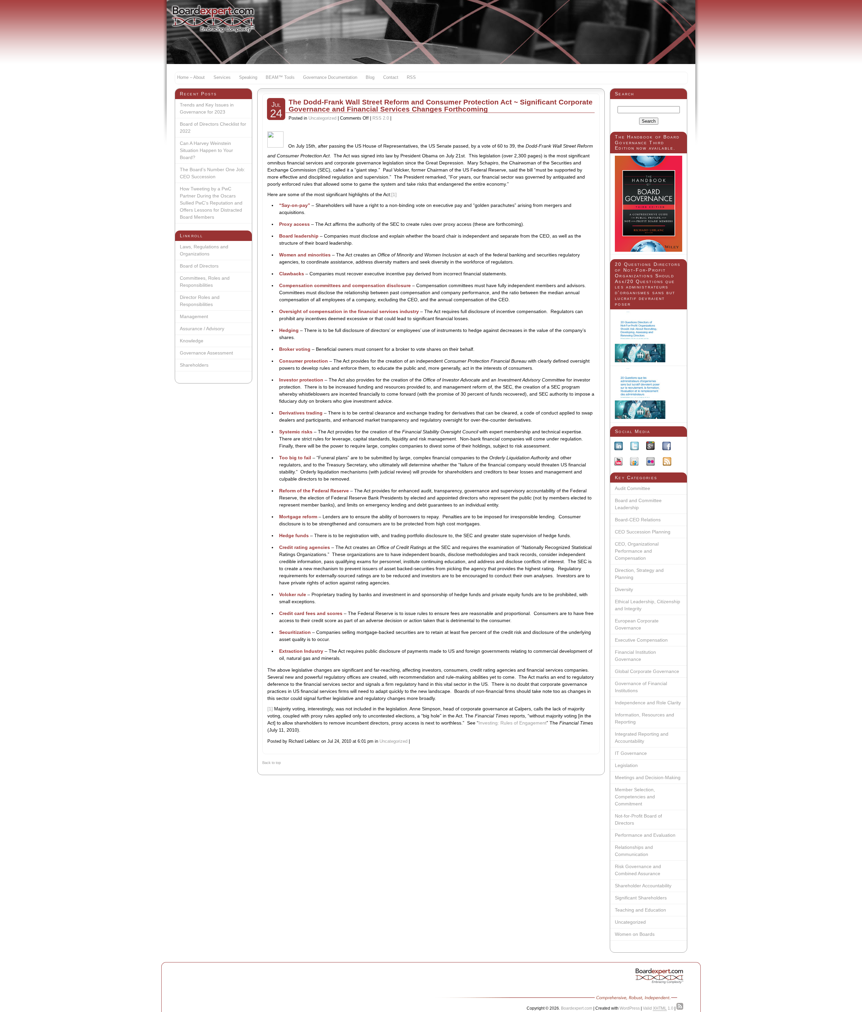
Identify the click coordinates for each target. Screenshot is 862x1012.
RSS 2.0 (380, 118)
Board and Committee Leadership (638, 504)
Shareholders (194, 365)
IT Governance (631, 753)
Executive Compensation (641, 640)
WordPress (630, 1008)
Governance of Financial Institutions (641, 687)
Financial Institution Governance (635, 655)
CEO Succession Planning (642, 531)
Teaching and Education (640, 910)
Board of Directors (199, 266)
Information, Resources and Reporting (644, 718)
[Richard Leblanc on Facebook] (666, 446)
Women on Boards (635, 934)
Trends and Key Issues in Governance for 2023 (207, 108)
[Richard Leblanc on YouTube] (618, 462)
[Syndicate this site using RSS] (679, 1008)
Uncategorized (630, 922)
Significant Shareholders (641, 897)
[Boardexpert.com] (659, 976)
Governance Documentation (330, 77)
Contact (390, 77)
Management (194, 316)
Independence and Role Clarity (648, 702)
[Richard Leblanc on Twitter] (634, 446)
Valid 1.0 (658, 1008)
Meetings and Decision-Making (648, 777)
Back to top (271, 763)
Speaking (248, 77)
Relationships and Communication (634, 851)
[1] (394, 194)
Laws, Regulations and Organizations (204, 250)
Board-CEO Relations (638, 519)
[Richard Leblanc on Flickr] (650, 462)
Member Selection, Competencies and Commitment (635, 796)
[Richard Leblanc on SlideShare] (634, 462)
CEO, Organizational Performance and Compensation (637, 551)
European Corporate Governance (637, 624)
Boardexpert (213, 18)
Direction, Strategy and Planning (639, 574)
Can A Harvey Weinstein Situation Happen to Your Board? (206, 150)
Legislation (626, 765)
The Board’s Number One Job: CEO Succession (212, 173)
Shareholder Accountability (643, 885)
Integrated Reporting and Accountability (641, 737)
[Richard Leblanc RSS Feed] (667, 462)
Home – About (191, 77)
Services (222, 77)
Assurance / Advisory (202, 328)
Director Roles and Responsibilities (200, 301)
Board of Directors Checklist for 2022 (213, 127)
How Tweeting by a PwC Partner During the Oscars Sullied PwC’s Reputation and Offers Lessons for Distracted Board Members (211, 203)
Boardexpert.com (576, 1008)
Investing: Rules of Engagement (512, 723)
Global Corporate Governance (647, 671)
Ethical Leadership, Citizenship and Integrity (647, 605)
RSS (411, 77)
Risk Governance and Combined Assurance (638, 870)
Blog (370, 77)
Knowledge (191, 340)
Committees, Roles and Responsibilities (205, 281)
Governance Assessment (206, 353)
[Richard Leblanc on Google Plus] (650, 446)
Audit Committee (632, 488)
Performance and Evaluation (645, 835)
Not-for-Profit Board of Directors (638, 819)
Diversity (624, 589)
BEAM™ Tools (280, 77)
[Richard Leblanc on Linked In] (618, 446)
